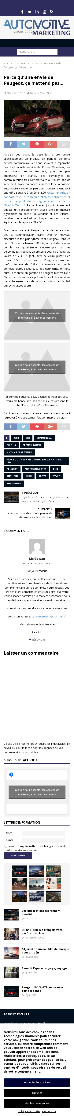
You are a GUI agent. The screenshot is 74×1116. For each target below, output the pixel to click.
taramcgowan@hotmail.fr (49, 616)
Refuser (37, 1092)
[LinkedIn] (37, 12)
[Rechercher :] (37, 51)
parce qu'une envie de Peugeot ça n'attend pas (34, 460)
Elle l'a (11, 445)
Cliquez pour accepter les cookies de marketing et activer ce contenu (37, 315)
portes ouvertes (35, 469)
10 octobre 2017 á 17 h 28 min (37, 563)
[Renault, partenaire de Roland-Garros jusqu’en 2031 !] (19, 884)
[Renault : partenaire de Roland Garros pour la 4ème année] (53, 884)
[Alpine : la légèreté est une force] (53, 871)
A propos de (49, 1111)
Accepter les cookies (37, 1082)
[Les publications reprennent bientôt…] (11, 914)
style (56, 476)
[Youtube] (44, 12)
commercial (44, 438)
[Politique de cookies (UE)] (52, 12)
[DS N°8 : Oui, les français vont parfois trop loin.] (11, 934)
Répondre (38, 639)
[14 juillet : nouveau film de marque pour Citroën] (11, 953)
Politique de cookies (29, 1111)
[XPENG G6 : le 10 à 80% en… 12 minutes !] (36, 871)
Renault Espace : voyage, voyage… (45, 968)
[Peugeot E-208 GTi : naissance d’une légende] (19, 871)
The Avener (14, 483)
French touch (32, 445)
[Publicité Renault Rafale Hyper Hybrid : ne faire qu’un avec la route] (53, 896)
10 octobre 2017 (16, 93)
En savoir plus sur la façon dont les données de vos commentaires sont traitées (37, 748)
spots (42, 476)
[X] (29, 12)
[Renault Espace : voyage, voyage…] (11, 972)
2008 (16, 438)
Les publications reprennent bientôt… (41, 912)
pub (55, 469)
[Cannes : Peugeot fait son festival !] (19, 896)
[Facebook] (22, 12)
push (28, 476)
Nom (9, 833)
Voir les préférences (37, 1103)
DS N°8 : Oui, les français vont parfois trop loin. (42, 931)
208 (28, 438)
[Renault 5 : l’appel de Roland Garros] (36, 896)
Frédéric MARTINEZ (41, 93)
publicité (13, 476)
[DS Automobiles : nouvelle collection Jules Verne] (36, 884)
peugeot (12, 469)
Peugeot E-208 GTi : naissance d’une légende (42, 989)
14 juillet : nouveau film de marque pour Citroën (45, 950)
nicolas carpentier (19, 452)
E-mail (9, 840)
